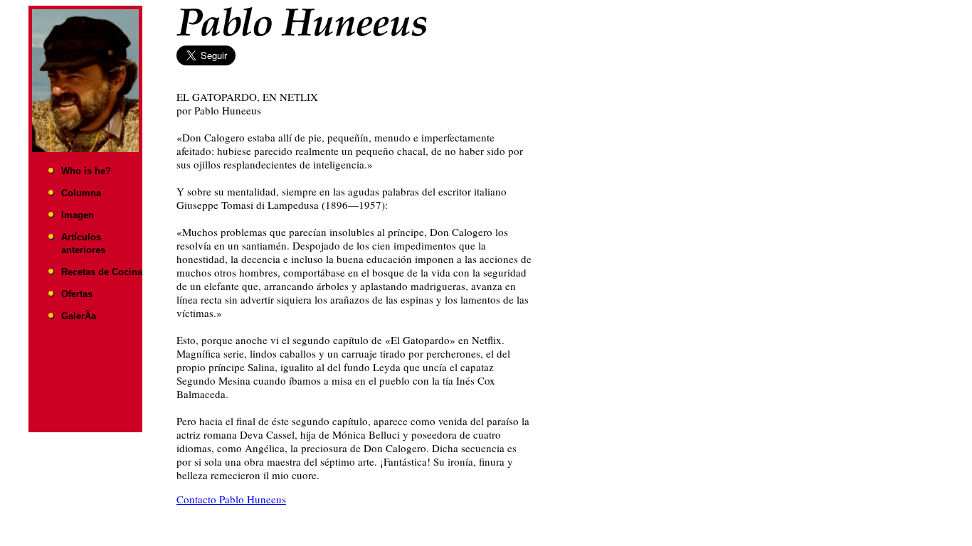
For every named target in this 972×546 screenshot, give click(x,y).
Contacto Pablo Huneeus (231, 499)
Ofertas (77, 294)
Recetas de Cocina (101, 272)
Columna (81, 193)
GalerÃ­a (78, 316)
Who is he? (86, 171)
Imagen (77, 215)
